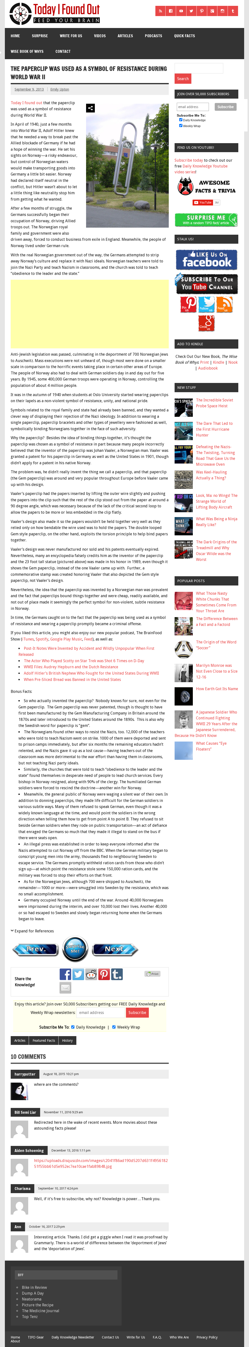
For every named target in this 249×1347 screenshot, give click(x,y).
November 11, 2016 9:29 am (63, 1112)
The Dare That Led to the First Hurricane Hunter (214, 429)
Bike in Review (34, 1287)
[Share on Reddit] (91, 974)
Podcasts (153, 35)
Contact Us (110, 1337)
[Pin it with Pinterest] (104, 974)
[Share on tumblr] (117, 974)
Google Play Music (66, 639)
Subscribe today (189, 160)
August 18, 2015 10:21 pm (61, 1074)
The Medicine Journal (40, 1311)
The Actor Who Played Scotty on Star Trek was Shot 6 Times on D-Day (84, 661)
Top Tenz (30, 1316)
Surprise (40, 35)
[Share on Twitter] (78, 974)
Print (204, 362)
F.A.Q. (157, 1337)
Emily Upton (59, 89)
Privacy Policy (207, 1337)
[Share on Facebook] (65, 974)
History (67, 1040)
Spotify (42, 639)
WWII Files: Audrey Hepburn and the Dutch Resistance (71, 667)
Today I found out (26, 103)
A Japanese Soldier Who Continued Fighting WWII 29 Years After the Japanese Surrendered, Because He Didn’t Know (206, 724)
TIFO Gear (36, 1337)
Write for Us (71, 35)
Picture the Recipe (37, 1305)
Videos (100, 35)
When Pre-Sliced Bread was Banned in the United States (72, 679)
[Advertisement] (90, 314)
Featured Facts (44, 1040)
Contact (63, 51)
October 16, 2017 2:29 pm (47, 1226)
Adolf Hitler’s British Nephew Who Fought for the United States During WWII (91, 673)
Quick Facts (184, 35)
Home (15, 35)
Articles (125, 35)
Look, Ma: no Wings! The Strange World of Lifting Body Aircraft (217, 501)
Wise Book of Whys (27, 51)
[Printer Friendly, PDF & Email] (153, 975)
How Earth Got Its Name (217, 689)
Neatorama (31, 1299)
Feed (88, 639)
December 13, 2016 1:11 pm (71, 1150)
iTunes (28, 639)
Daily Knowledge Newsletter (73, 1337)
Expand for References (34, 931)
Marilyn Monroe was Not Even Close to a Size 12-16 (217, 671)
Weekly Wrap (128, 1027)
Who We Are (179, 1337)
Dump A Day (33, 1293)
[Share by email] (65, 988)
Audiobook (208, 368)
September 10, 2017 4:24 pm (58, 1188)
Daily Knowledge (90, 1027)
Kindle (218, 362)
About (15, 1341)
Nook (233, 362)
